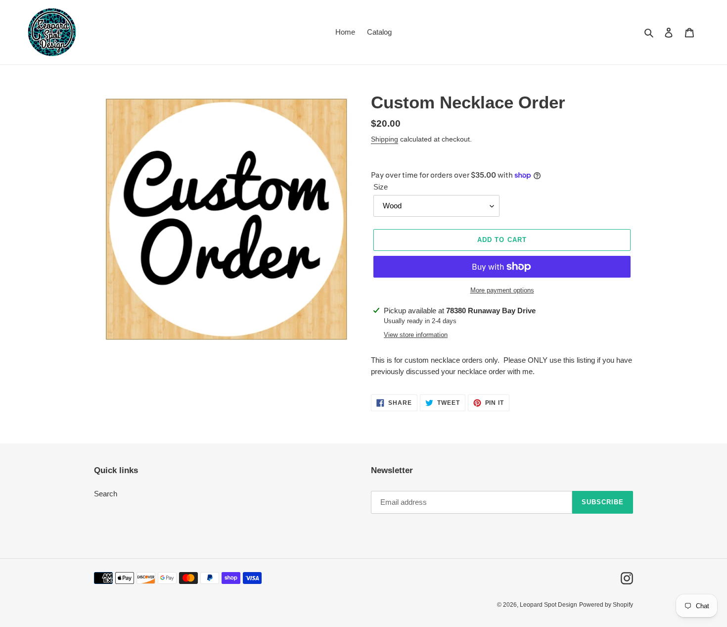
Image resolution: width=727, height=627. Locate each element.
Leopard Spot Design (548, 604)
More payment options (502, 290)
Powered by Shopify (606, 604)
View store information (416, 334)
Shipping (384, 139)
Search (105, 493)
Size (380, 187)
